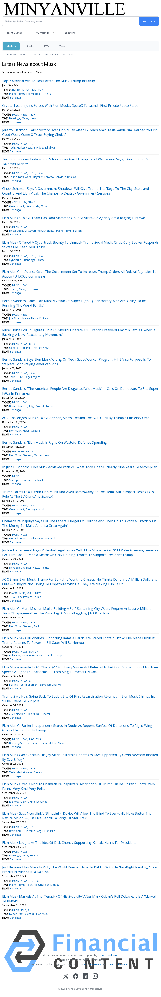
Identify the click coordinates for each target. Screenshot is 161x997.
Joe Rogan (15, 802)
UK (30, 344)
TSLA (41, 90)
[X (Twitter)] (65, 976)
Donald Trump (18, 538)
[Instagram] (95, 976)
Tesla (12, 377)
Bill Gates (14, 655)
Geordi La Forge (33, 831)
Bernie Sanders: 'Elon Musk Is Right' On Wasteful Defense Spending (54, 442)
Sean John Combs (32, 655)
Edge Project (32, 377)
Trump (13, 289)
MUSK (25, 90)
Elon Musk (26, 348)
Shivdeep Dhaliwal (44, 147)
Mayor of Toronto (43, 177)
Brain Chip (15, 831)
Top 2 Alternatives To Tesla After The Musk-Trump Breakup (48, 81)
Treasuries (67, 54)
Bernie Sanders (18, 406)
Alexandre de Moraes (46, 885)
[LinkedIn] (85, 976)
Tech (12, 147)
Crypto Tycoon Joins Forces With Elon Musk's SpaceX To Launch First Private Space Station (71, 105)
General (14, 348)
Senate (41, 260)
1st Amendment (28, 685)
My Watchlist (42, 32)
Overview (11, 54)
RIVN (33, 90)
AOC (15, 202)
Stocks (29, 46)
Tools (62, 46)
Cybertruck (15, 260)
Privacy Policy (92, 964)
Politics (77, 231)
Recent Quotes (13, 32)
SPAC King (29, 802)
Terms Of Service (118, 964)
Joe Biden (15, 318)
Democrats (32, 206)
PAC (31, 739)
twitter (13, 914)
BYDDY (16, 90)
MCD (22, 593)
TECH (32, 114)
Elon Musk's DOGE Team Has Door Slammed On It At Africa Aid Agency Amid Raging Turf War (73, 218)
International (51, 54)
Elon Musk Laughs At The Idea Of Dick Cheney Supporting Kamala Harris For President (69, 842)
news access (28, 480)
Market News (17, 94)
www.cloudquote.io (110, 955)
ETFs (46, 46)
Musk (25, 118)
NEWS (24, 114)
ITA (14, 451)
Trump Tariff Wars (20, 177)
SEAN (32, 652)
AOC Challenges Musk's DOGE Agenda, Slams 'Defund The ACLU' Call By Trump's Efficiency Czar (75, 418)
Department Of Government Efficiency (31, 231)
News (22, 54)
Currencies (35, 54)
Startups (14, 480)
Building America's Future (24, 743)
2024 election (17, 714)
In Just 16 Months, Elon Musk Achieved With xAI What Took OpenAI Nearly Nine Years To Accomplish (79, 467)
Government (16, 206)
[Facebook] (75, 976)
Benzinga (15, 97)
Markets (11, 46)
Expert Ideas (33, 94)
